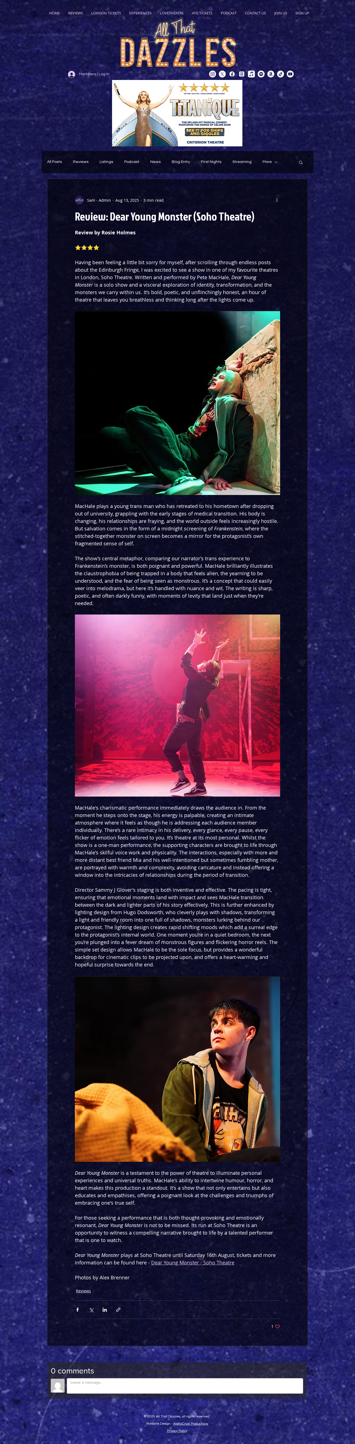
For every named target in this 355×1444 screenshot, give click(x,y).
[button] (300, 162)
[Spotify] (261, 74)
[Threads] (241, 74)
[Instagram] (212, 74)
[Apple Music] (251, 74)
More (267, 162)
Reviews (80, 162)
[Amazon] (270, 74)
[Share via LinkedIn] (104, 1309)
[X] (222, 74)
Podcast (131, 162)
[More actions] (276, 200)
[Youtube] (290, 74)
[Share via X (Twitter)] (91, 1309)
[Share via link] (118, 1309)
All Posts (54, 162)
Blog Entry (181, 162)
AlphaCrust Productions (190, 1423)
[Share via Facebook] (77, 1309)
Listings (106, 162)
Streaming (242, 162)
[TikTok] (280, 74)
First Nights (211, 162)
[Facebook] (232, 74)
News (155, 162)
